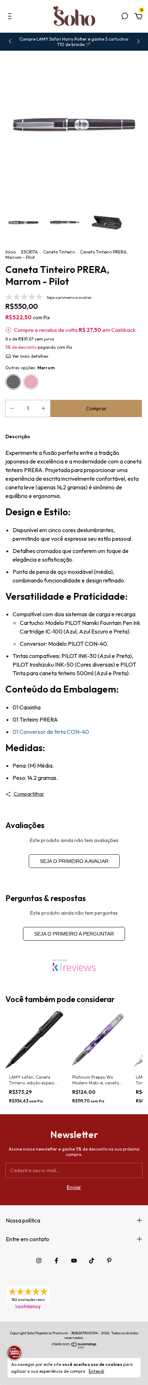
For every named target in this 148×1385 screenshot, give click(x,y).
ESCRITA (29, 252)
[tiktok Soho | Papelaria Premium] (91, 1260)
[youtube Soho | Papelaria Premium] (74, 1260)
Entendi (96, 1371)
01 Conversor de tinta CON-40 (51, 731)
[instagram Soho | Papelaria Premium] (39, 1260)
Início (10, 252)
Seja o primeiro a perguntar (74, 934)
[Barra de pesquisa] (124, 17)
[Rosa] (31, 382)
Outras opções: (30, 367)
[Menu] (11, 17)
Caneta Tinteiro (59, 252)
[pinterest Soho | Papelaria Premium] (109, 1260)
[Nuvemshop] (74, 1347)
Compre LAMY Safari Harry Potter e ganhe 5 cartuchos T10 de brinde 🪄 (74, 41)
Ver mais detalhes (29, 356)
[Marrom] (13, 382)
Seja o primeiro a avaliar (74, 861)
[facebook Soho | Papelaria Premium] (56, 1260)
